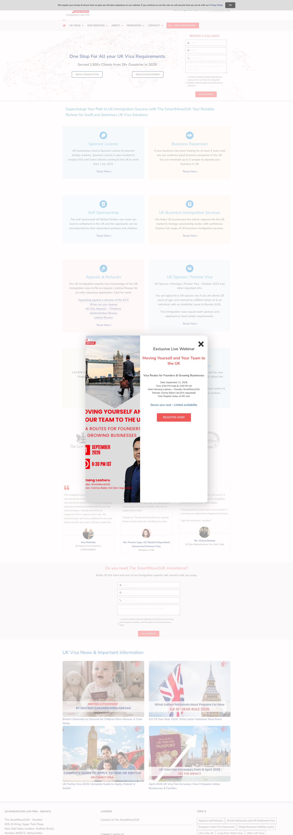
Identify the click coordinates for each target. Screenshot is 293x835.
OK (230, 5)
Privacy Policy (216, 5)
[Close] (200, 344)
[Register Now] (112, 419)
